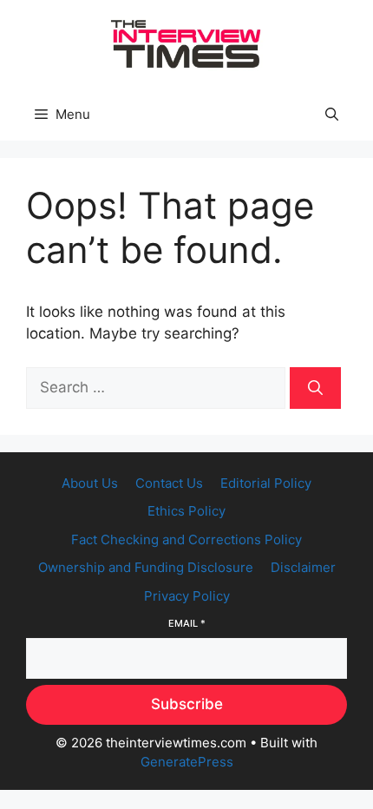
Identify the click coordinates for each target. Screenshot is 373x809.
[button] (332, 115)
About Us (90, 483)
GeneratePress (187, 761)
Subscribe (187, 704)
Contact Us (169, 483)
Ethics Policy (186, 511)
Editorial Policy (265, 483)
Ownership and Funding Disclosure (145, 567)
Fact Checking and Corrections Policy (186, 539)
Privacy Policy (187, 596)
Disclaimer (303, 567)
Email (187, 623)
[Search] (315, 388)
